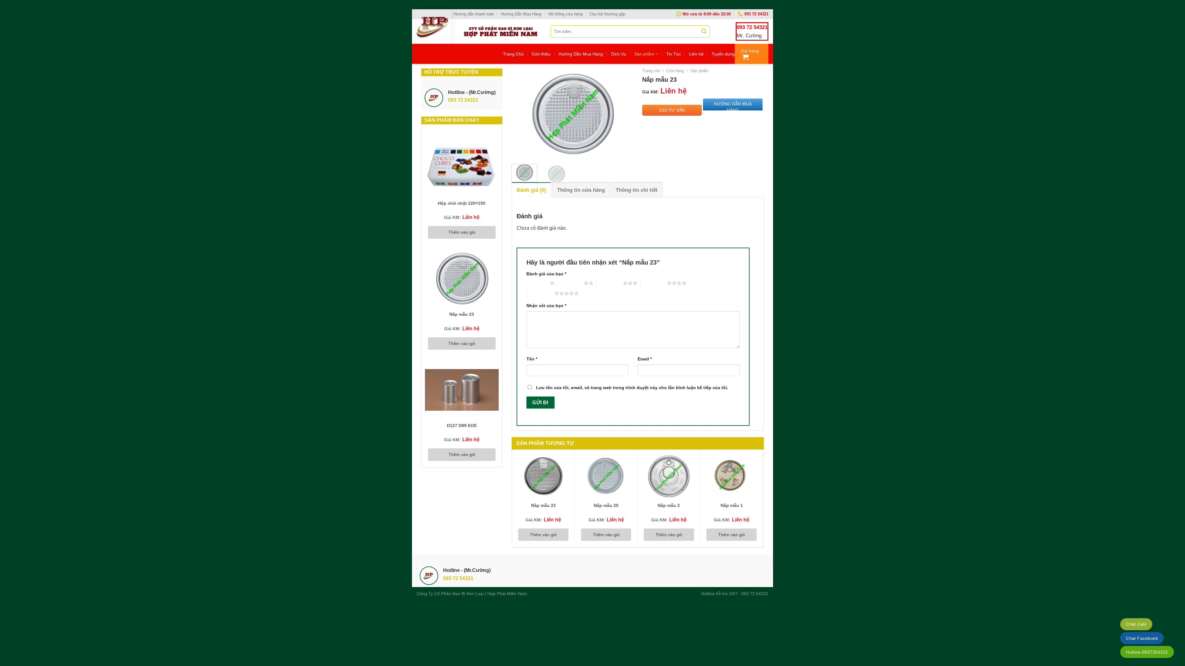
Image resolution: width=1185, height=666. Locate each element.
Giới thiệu (541, 53)
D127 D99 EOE (462, 425)
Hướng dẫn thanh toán (474, 14)
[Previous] (521, 114)
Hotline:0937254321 (1147, 652)
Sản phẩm (644, 53)
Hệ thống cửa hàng (565, 14)
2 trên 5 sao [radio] (570, 283)
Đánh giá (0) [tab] (531, 190)
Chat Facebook (1142, 638)
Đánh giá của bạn (546, 273)
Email (645, 358)
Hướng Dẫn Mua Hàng (521, 14)
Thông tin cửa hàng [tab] (581, 190)
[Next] (622, 114)
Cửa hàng (675, 70)
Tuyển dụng (723, 53)
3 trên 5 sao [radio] (610, 283)
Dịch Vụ (618, 53)
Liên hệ (696, 53)
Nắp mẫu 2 (669, 505)
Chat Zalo (1136, 624)
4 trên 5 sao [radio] (654, 283)
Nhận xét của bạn (546, 305)
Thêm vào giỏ (461, 232)
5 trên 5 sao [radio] (541, 293)
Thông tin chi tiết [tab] (637, 190)
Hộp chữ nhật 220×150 (461, 203)
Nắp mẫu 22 (543, 505)
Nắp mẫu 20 (606, 505)
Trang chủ (651, 70)
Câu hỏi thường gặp (607, 14)
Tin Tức (673, 53)
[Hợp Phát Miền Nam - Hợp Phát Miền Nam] (434, 27)
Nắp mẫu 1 (732, 505)
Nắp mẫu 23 (461, 314)
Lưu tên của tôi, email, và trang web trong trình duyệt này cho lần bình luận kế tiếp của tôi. (632, 387)
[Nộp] (704, 31)
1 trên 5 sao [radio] (536, 283)
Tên (531, 358)
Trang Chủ (513, 53)
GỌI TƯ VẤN (672, 110)
